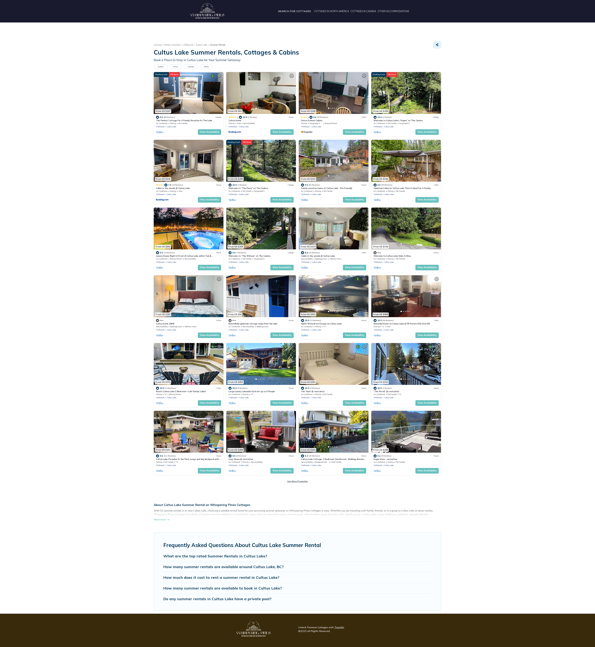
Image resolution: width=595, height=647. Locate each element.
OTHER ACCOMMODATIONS (393, 11)
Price (175, 66)
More (206, 66)
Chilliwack (160, 127)
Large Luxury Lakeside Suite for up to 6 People (252, 391)
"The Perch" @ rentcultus (386, 391)
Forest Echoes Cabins (311, 120)
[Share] (437, 45)
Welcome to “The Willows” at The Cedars (250, 256)
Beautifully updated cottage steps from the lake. (253, 323)
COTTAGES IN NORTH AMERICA (331, 11)
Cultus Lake (171, 127)
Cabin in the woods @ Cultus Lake (173, 188)
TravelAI (339, 627)
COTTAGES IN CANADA (363, 11)
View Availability (209, 131)
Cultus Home (235, 120)
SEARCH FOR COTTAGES (294, 11)
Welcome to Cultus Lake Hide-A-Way (392, 256)
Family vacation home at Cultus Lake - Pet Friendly (326, 188)
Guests (191, 66)
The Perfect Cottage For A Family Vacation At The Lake (184, 120)
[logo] (207, 11)
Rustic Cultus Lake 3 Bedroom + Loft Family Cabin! (181, 391)
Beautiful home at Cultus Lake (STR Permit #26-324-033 (402, 323)
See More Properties (297, 481)
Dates (160, 66)
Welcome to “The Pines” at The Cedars (248, 188)
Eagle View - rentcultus (385, 459)
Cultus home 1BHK (165, 323)
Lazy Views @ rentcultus (241, 459)
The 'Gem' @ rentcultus (312, 391)
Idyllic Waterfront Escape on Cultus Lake (321, 323)
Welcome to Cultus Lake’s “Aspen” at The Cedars (398, 120)
